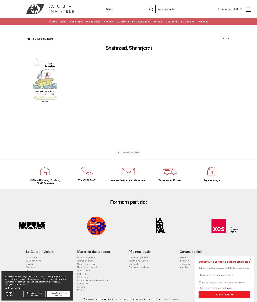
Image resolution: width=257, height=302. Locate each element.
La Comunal (188, 21)
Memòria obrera (85, 260)
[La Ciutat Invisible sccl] (50, 14)
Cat (236, 9)
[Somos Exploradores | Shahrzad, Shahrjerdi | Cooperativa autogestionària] (45, 74)
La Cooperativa (141, 21)
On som (29, 264)
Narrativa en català (86, 264)
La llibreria (122, 21)
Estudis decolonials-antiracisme (92, 280)
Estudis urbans (84, 277)
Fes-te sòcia (93, 21)
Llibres (53, 21)
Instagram (184, 260)
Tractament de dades (139, 267)
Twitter (183, 257)
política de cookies (13, 288)
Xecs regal (76, 21)
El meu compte (225, 9)
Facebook (185, 264)
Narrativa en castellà (87, 267)
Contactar (172, 21)
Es (241, 9)
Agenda (108, 21)
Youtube (184, 267)
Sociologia (82, 274)
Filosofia (81, 287)
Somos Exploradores (45, 91)
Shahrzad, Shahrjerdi (45, 94)
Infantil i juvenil (84, 270)
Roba (63, 21)
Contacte (30, 267)
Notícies (203, 21)
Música (80, 290)
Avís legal (133, 264)
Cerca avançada (166, 9)
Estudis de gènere (86, 257)
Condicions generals (138, 257)
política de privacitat (237, 282)
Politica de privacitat (138, 260)
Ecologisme (82, 283)
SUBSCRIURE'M (224, 294)
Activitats (30, 270)
